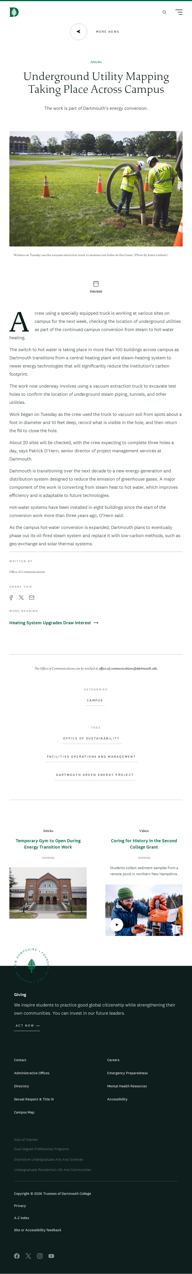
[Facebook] (17, 1257)
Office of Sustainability (91, 738)
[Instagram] (40, 1257)
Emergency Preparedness (127, 1073)
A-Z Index (21, 1218)
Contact (20, 1060)
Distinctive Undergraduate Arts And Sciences (48, 1159)
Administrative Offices (31, 1073)
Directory (21, 1086)
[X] (28, 1257)
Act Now (25, 1026)
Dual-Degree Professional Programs (41, 1149)
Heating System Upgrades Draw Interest (50, 623)
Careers (113, 1060)
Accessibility (117, 1099)
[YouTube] (51, 1257)
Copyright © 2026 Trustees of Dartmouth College (52, 1193)
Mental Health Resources (127, 1086)
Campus (95, 700)
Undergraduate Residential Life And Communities (52, 1169)
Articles (96, 62)
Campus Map (24, 1112)
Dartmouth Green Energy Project (95, 775)
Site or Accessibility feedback (37, 1230)
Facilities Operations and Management (91, 757)
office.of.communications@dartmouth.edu (128, 669)
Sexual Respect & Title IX (34, 1099)
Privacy (20, 1205)
